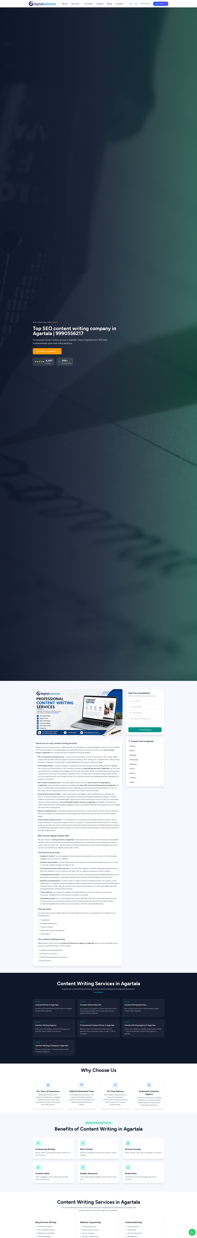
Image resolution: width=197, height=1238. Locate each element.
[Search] (131, 4)
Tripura (49, 322)
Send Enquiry (146, 730)
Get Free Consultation (45, 351)
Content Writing (41, 322)
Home (34, 322)
